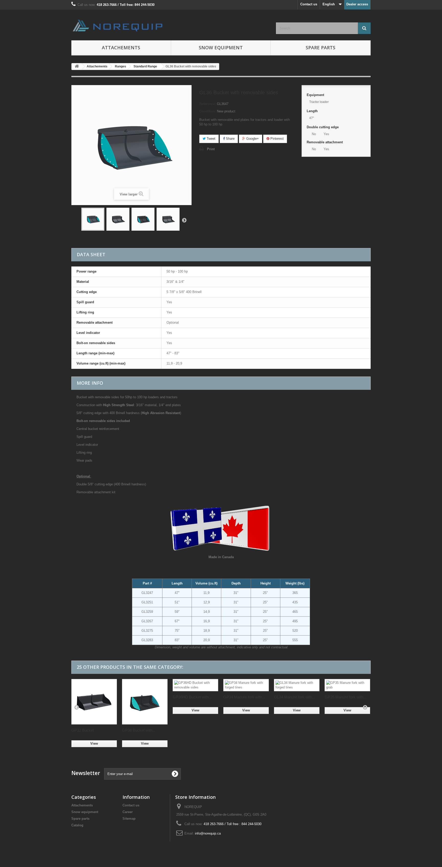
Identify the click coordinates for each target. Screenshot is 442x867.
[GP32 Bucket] (94, 701)
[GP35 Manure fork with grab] (347, 685)
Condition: (207, 111)
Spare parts (320, 47)
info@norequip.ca (208, 833)
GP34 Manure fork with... (244, 697)
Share (230, 138)
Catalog (77, 825)
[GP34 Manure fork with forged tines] (246, 685)
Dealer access (357, 4)
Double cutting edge (323, 127)
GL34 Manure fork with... (294, 697)
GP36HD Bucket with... (192, 697)
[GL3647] (93, 219)
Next (184, 219)
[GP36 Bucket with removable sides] (145, 701)
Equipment (316, 95)
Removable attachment (325, 142)
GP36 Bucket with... (138, 730)
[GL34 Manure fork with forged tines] (296, 685)
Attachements (82, 805)
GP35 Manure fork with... (345, 697)
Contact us (308, 4)
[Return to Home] (77, 66)
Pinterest (276, 138)
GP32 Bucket (82, 730)
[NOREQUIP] (118, 25)
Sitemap (129, 819)
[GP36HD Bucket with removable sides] (195, 685)
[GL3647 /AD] (143, 219)
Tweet (210, 138)
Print (211, 149)
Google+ (252, 138)
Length (313, 111)
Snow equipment (84, 812)
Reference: (207, 104)
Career (128, 812)
